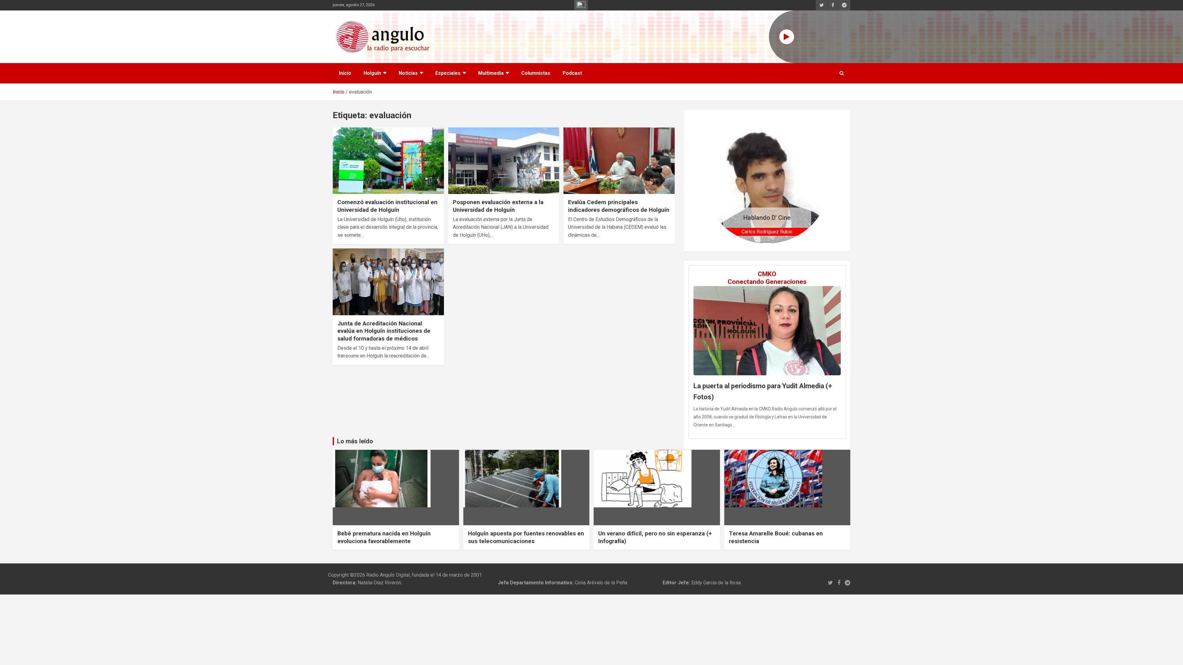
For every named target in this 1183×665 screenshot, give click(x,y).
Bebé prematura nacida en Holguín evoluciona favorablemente (384, 537)
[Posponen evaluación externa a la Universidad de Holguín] (504, 160)
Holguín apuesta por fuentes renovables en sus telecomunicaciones (526, 537)
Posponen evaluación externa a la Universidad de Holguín (498, 206)
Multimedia (491, 73)
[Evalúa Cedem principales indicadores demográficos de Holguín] (619, 160)
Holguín (372, 73)
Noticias (408, 73)
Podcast (572, 73)
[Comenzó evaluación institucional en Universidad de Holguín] (388, 160)
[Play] (787, 37)
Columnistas (535, 73)
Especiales (448, 73)
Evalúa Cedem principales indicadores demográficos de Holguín (618, 206)
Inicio (345, 73)
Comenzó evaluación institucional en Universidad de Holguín (387, 206)
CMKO (767, 274)
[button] (713, 181)
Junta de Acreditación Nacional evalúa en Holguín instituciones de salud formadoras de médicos (383, 331)
